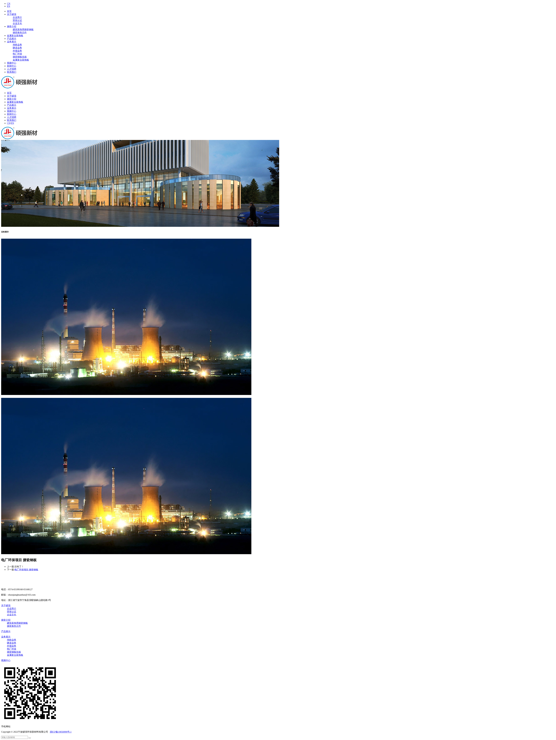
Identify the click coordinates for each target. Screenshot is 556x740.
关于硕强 (11, 14)
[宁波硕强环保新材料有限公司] (20, 88)
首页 (9, 11)
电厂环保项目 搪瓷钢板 (26, 569)
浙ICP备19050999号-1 (61, 732)
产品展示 (11, 38)
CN (8, 3)
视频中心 (11, 63)
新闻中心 (11, 66)
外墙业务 (17, 50)
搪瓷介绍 (11, 26)
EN (8, 6)
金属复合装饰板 (15, 35)
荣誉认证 (17, 20)
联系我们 (11, 72)
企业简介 (17, 17)
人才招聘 (11, 69)
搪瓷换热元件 (20, 32)
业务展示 (11, 41)
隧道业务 (17, 47)
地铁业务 (17, 44)
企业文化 (17, 23)
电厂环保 (17, 54)
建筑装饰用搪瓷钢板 (23, 29)
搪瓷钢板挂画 (20, 57)
